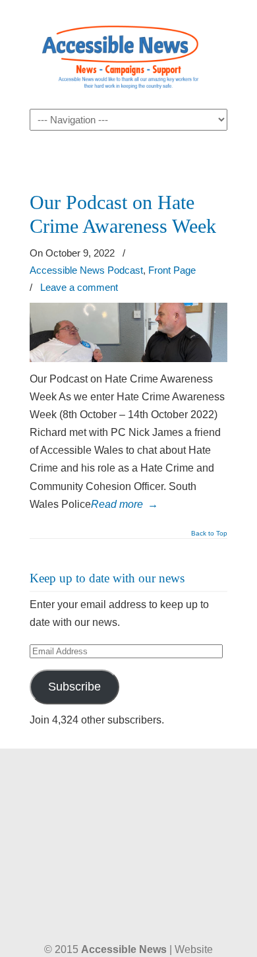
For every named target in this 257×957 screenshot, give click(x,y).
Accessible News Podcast (86, 270)
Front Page (172, 270)
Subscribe (74, 686)
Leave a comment (79, 287)
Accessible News (128, 53)
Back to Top (209, 533)
